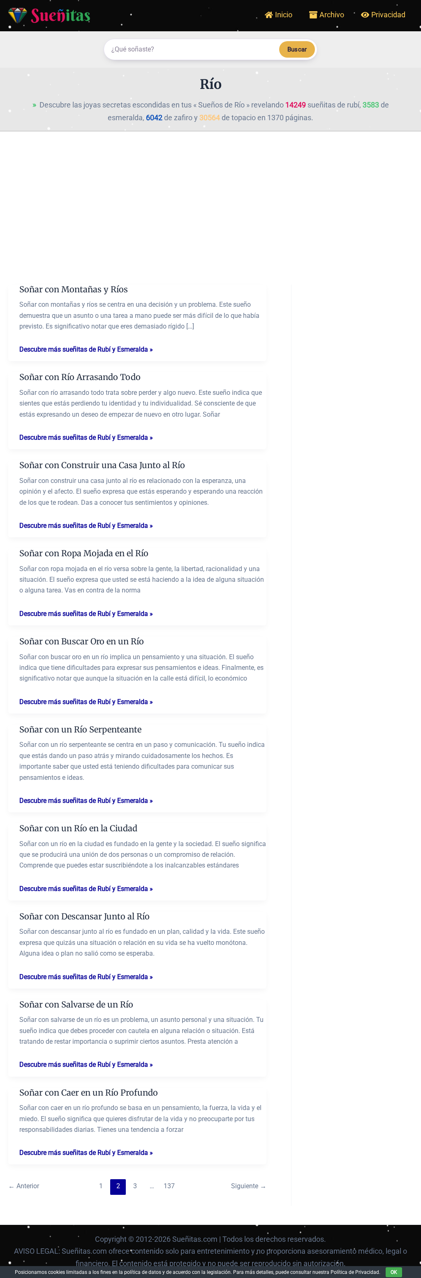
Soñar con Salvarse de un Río (76, 1004)
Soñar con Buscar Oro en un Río (81, 641)
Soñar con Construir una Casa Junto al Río (102, 465)
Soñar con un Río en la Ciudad (78, 828)
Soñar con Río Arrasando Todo (80, 377)
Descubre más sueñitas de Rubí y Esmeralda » (86, 350)
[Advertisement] (210, 193)
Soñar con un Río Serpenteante (80, 729)
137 (169, 1186)
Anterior (23, 1186)
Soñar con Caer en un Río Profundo (88, 1092)
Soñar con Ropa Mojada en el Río (83, 553)
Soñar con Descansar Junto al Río (84, 916)
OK (394, 1272)
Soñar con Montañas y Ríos (73, 289)
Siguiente (248, 1186)
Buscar (297, 49)
